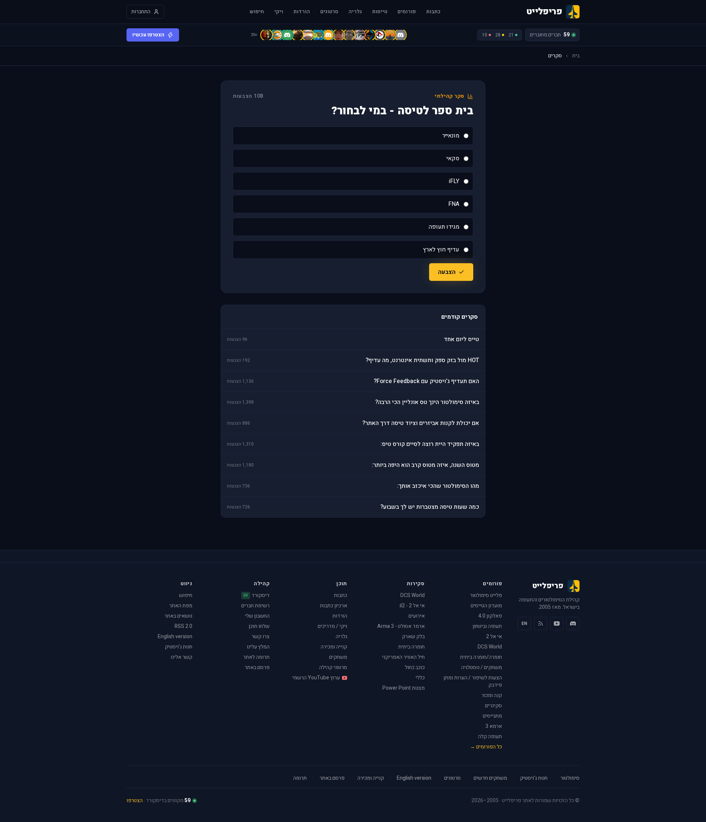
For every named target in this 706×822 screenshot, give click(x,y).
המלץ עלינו (258, 647)
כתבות (433, 11)
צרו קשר (261, 636)
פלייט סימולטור (486, 595)
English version (175, 636)
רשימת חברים (255, 606)
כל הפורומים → (486, 747)
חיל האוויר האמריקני (403, 657)
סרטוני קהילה (333, 667)
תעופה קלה (490, 736)
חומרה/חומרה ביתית (481, 657)
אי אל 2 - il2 (412, 606)
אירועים (417, 616)
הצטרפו (134, 800)
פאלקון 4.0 (490, 616)
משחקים (338, 657)
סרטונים (329, 11)
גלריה (355, 11)
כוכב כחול (415, 667)
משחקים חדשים (490, 778)
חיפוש (257, 11)
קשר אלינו (181, 657)
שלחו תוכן (259, 626)
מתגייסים (492, 716)
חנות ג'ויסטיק (178, 647)
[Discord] (573, 623)
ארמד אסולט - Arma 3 (401, 626)
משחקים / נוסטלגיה (481, 667)
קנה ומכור (491, 695)
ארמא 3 (493, 726)
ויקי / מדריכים (332, 626)
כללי (420, 678)
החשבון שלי (257, 616)
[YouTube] (556, 623)
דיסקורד (256, 595)
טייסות (379, 11)
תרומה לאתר (256, 657)
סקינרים (493, 706)
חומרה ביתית (411, 647)
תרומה (300, 778)
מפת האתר (180, 606)
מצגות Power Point (403, 688)
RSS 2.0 (183, 626)
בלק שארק (413, 636)
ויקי (278, 11)
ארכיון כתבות (333, 606)
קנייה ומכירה (334, 647)
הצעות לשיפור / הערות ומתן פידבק (472, 681)
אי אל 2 (494, 636)
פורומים (406, 11)
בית (576, 56)
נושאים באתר (178, 616)
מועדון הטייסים (486, 606)
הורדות (301, 11)
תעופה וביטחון (487, 626)
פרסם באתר (257, 667)
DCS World (490, 647)
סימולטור (570, 778)
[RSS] (540, 623)
